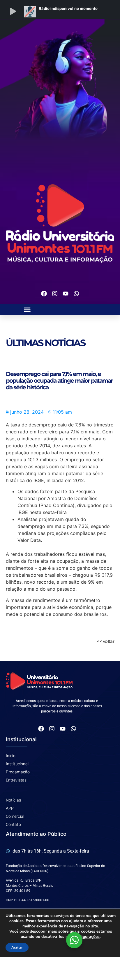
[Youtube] (65, 293)
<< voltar (105, 641)
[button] (27, 309)
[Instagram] (54, 293)
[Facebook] (44, 293)
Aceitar (17, 947)
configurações (86, 936)
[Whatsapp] (76, 293)
